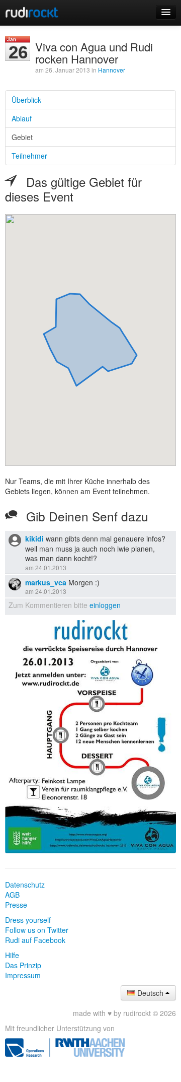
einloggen (105, 605)
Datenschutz (25, 885)
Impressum (23, 975)
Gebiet (22, 137)
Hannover (111, 69)
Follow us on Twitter (36, 930)
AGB (12, 895)
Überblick (26, 100)
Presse (16, 905)
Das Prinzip (23, 965)
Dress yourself (28, 920)
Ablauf (22, 118)
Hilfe (12, 955)
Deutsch (150, 993)
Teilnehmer (29, 156)
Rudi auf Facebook (35, 940)
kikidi (34, 538)
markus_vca (45, 582)
